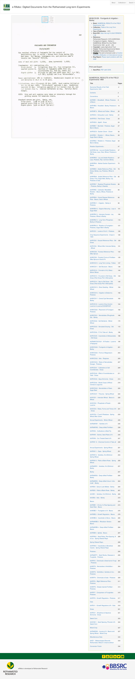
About (113, 3)
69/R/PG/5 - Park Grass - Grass (100, 119)
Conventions (94, 96)
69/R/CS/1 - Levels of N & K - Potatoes (102, 231)
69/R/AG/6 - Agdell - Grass (98, 122)
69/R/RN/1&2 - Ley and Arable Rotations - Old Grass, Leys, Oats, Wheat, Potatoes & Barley (103, 152)
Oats (91, 602)
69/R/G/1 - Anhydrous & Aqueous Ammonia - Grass (100, 614)
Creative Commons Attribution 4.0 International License (107, 54)
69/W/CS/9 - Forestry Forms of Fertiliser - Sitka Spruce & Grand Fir (103, 258)
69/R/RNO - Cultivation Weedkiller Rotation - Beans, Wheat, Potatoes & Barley (101, 192)
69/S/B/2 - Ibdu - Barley (97, 498)
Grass (92, 609)
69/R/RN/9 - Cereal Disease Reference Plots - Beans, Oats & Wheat (102, 198)
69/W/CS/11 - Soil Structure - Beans (101, 267)
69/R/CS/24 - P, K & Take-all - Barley (101, 332)
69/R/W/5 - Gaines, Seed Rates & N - (101, 435)
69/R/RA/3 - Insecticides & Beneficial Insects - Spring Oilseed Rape (101, 547)
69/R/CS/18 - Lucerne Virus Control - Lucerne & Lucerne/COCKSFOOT (101, 305)
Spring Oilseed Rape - (97, 542)
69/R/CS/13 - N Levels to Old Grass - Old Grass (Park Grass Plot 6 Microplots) (103, 277)
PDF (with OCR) (106, 70)
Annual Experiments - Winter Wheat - (101, 420)
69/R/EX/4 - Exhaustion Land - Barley (101, 115)
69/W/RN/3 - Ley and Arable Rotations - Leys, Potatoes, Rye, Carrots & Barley (102, 159)
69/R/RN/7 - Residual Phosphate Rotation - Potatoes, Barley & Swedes (103, 185)
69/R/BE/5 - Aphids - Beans (98, 533)
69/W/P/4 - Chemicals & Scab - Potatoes (102, 578)
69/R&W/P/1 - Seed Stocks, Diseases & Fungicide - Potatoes (102, 556)
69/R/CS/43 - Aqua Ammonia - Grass (101, 379)
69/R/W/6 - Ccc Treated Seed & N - (101, 438)
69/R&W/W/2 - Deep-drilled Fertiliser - (102, 427)
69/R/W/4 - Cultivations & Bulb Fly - (101, 431)
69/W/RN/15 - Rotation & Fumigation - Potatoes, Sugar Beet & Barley (102, 226)
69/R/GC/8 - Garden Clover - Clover (101, 131)
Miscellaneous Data (96, 637)
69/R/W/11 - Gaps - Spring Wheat (100, 451)
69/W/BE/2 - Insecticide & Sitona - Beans (102, 518)
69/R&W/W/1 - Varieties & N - (99, 424)
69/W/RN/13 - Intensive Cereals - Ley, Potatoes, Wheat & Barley (102, 215)
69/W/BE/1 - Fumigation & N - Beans (101, 511)
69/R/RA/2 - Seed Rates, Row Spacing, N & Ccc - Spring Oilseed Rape (103, 537)
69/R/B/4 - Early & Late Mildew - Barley (102, 487)
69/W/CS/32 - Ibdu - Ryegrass (99, 358)
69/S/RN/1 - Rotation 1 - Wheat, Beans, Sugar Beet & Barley (102, 136)
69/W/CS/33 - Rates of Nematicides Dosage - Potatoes (101, 363)
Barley (92, 472)
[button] (51, 19)
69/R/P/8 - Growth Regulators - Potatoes (102, 598)
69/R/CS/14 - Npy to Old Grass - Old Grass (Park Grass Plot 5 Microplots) (101, 282)
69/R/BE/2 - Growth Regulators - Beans (102, 514)
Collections (121, 3)
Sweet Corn (93, 618)
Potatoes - (93, 551)
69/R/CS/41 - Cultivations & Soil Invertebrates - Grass (100, 369)
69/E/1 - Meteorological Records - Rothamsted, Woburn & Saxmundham (102, 642)
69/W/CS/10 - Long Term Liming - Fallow (103, 263)
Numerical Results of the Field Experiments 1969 (99, 88)
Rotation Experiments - (97, 146)
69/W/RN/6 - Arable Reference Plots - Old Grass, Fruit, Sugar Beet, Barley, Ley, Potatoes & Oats (103, 178)
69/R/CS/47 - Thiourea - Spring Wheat (102, 394)
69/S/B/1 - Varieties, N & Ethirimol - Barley (103, 494)
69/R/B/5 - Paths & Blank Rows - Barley (102, 490)
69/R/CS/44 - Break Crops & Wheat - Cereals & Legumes (101, 384)
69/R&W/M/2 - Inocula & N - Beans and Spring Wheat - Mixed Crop (102, 632)
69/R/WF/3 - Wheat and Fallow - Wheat (102, 111)
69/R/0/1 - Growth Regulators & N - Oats (102, 605)
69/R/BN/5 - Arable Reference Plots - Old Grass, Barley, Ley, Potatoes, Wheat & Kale (103, 171)
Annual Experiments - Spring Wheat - (101, 448)
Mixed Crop (93, 628)
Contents (93, 93)
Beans (92, 501)
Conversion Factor (96, 646)
